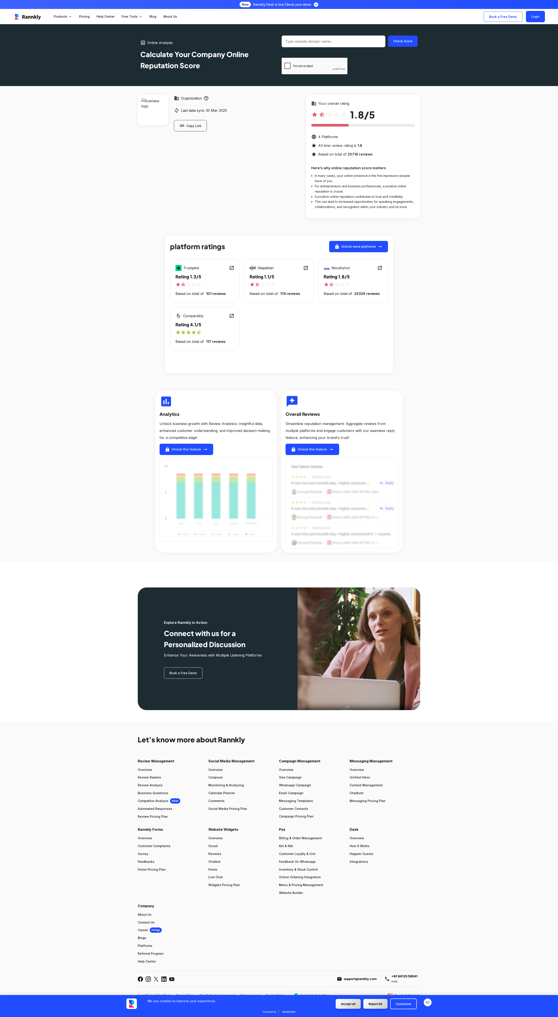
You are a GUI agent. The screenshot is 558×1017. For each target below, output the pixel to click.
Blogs (142, 938)
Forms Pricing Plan (152, 869)
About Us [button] (170, 16)
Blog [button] (153, 16)
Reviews (214, 854)
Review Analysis (150, 785)
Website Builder (291, 893)
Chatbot (214, 861)
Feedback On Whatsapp (297, 861)
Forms (212, 869)
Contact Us (146, 922)
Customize (403, 1004)
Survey (143, 854)
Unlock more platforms (358, 246)
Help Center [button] (106, 16)
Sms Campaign (290, 777)
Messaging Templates (296, 801)
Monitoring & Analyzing (226, 785)
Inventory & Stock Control (298, 869)
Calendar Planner (221, 793)
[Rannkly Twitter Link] (156, 979)
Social (213, 846)
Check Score (402, 41)
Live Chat (215, 877)
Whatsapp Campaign (295, 785)
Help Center (147, 961)
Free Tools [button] (132, 17)
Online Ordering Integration (300, 877)
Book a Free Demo (503, 17)
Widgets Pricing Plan (224, 885)
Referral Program (150, 953)
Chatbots (357, 793)
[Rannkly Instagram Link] (148, 979)
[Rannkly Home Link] (28, 16)
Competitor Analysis (153, 801)
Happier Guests (361, 854)
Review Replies (149, 777)
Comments (216, 801)
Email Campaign (291, 793)
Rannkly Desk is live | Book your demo (282, 4)
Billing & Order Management (300, 838)
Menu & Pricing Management (301, 885)
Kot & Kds (286, 846)
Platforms (145, 946)
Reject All (375, 1004)
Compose (215, 777)
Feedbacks (146, 861)
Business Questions (153, 793)
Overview (145, 770)
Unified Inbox (360, 777)
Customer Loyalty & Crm (297, 854)
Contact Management (366, 785)
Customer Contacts (293, 809)
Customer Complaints (154, 846)
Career (143, 930)
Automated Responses (155, 809)
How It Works (359, 846)
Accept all (348, 1004)
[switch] (428, 1002)
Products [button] (63, 17)
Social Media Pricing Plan (227, 809)
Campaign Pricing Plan (296, 816)
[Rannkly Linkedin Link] (164, 979)
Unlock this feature (186, 449)
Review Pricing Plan (153, 816)
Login (535, 16)
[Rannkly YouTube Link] (171, 979)
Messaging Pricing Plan (368, 801)
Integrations (359, 861)
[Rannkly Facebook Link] (140, 979)
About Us (144, 914)
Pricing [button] (84, 16)
